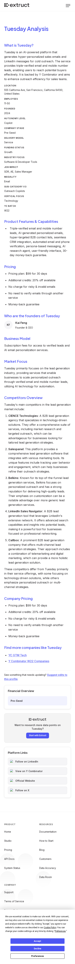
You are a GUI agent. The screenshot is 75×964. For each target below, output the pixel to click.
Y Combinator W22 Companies (28, 661)
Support (8, 892)
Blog (41, 849)
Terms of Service (14, 901)
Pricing (8, 849)
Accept (37, 941)
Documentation (48, 831)
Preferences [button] (60, 931)
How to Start (46, 840)
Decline (37, 948)
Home (7, 831)
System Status (12, 867)
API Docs (9, 858)
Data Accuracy (47, 867)
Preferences (37, 956)
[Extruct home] (16, 5)
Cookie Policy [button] (50, 927)
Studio (8, 840)
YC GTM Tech (17, 655)
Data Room (45, 877)
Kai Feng (21, 323)
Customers (45, 858)
